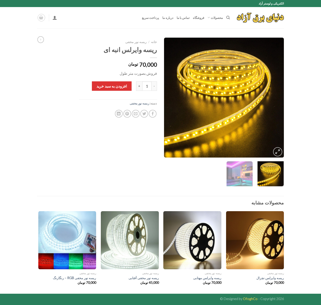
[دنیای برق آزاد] (260, 17)
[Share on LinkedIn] (119, 114)
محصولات (217, 18)
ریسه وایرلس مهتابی (207, 278)
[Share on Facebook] (153, 114)
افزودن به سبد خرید (112, 86)
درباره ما (167, 18)
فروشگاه (198, 18)
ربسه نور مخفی (136, 42)
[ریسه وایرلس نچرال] (255, 240)
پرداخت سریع (150, 18)
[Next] (169, 98)
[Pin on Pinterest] (127, 114)
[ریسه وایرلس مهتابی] (192, 240)
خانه (154, 42)
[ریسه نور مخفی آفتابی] (130, 240)
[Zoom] (277, 151)
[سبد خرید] (41, 17)
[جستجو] (228, 17)
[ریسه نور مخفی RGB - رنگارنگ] (67, 240)
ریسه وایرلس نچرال (270, 278)
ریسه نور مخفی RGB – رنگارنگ (74, 278)
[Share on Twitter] (144, 114)
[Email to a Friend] (136, 114)
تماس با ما (183, 18)
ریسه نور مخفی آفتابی (144, 278)
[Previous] (275, 98)
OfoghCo (250, 299)
